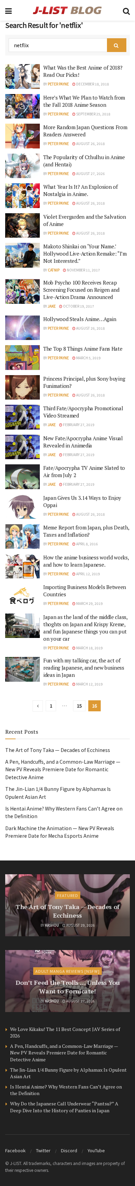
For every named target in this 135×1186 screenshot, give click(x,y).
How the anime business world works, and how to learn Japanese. (86, 561)
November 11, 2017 (83, 269)
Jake (52, 306)
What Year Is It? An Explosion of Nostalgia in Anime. (80, 190)
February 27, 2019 (78, 424)
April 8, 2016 (86, 543)
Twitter (43, 1150)
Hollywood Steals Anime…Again (79, 319)
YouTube (96, 1150)
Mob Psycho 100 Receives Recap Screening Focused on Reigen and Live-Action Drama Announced (81, 289)
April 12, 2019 (87, 573)
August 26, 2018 (90, 143)
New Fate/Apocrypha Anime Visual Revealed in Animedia (83, 442)
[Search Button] (116, 45)
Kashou (52, 925)
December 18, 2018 (92, 83)
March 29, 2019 (89, 603)
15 (79, 705)
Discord (69, 1150)
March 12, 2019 (89, 684)
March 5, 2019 (88, 357)
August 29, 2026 (80, 925)
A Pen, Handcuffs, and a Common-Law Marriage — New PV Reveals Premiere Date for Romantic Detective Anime (62, 769)
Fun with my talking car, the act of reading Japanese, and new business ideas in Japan (83, 667)
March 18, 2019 (89, 647)
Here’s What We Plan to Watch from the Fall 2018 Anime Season (84, 101)
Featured (67, 895)
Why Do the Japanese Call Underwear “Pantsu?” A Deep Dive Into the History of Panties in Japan (64, 1107)
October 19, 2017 (78, 306)
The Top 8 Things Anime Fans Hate (82, 348)
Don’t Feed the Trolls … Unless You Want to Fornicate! (68, 986)
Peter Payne (58, 83)
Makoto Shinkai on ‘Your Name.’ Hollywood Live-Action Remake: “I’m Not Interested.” (85, 253)
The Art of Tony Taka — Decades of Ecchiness (57, 749)
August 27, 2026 (90, 173)
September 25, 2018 (92, 113)
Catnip (54, 269)
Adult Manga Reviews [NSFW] (67, 971)
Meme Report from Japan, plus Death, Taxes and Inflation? (86, 531)
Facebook (15, 1150)
